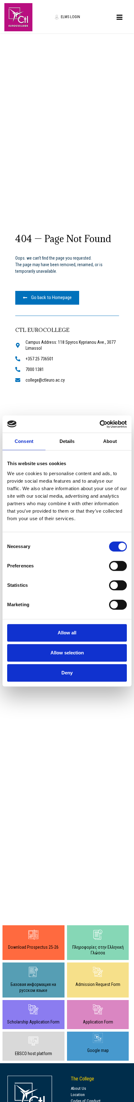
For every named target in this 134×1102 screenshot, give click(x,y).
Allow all (67, 632)
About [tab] (110, 441)
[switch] (118, 566)
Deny (67, 672)
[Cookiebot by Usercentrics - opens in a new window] (99, 424)
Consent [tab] (24, 441)
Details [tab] (67, 441)
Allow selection (67, 652)
